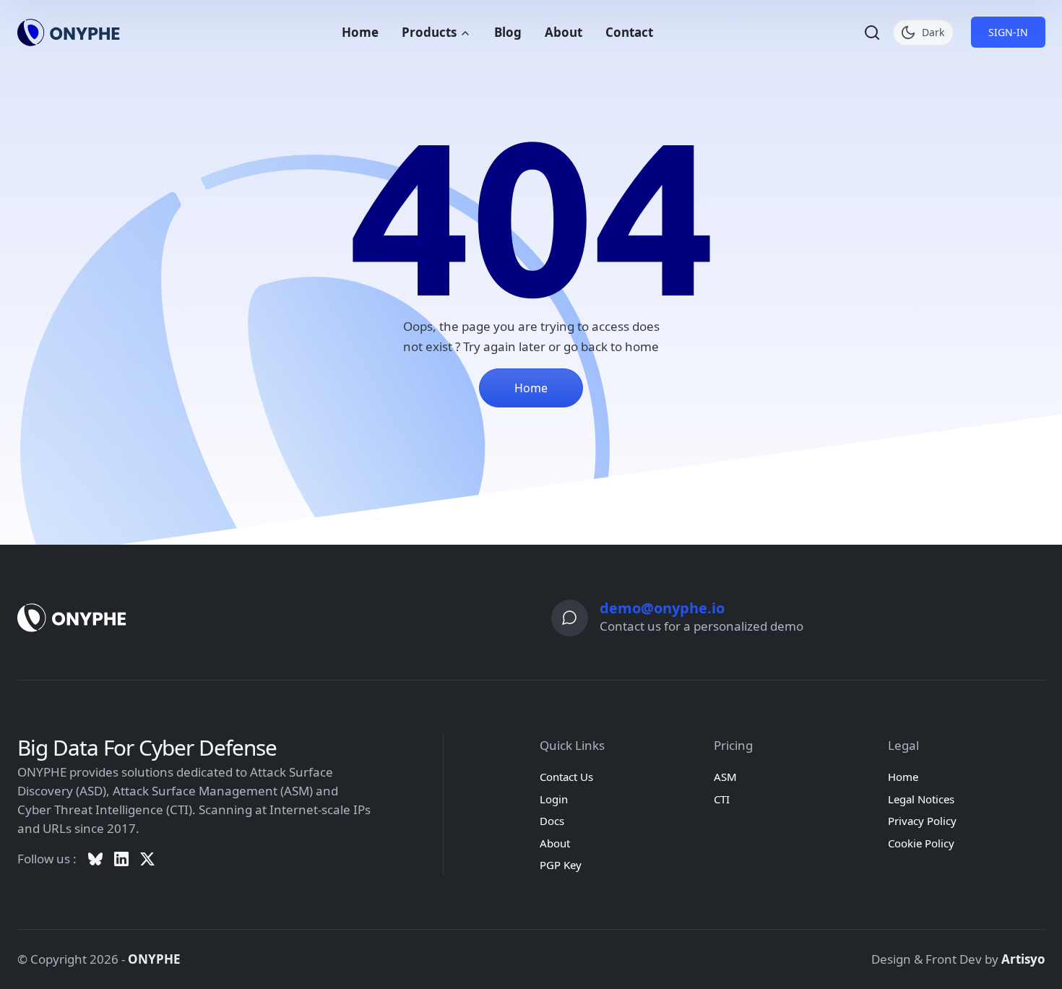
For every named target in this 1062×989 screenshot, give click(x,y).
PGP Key (561, 865)
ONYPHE (154, 959)
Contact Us (566, 776)
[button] (872, 32)
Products (430, 32)
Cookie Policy (921, 843)
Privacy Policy (922, 820)
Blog (508, 32)
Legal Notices (921, 799)
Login (554, 799)
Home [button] (531, 388)
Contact (629, 32)
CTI (722, 799)
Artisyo (1023, 959)
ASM (725, 776)
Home (360, 32)
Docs (552, 820)
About (563, 32)
